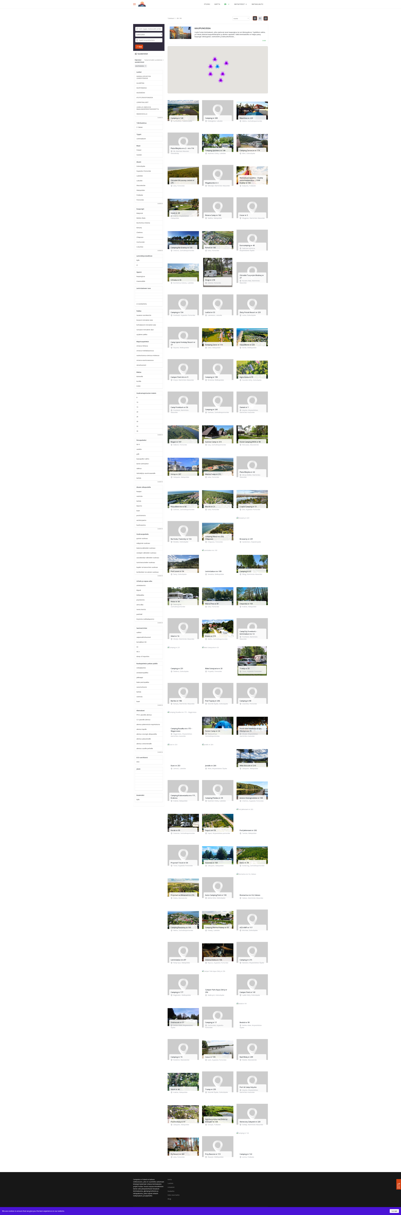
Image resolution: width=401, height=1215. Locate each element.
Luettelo (170, 1183)
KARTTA (217, 4)
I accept (394, 1211)
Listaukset (171, 1187)
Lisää (264, 40)
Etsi (140, 47)
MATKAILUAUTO (257, 4)
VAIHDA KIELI (398, 1186)
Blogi (169, 1199)
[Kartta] (265, 18)
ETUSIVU (207, 4)
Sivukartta (171, 1191)
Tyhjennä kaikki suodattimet (153, 60)
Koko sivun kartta (173, 1195)
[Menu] (134, 4)
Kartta (170, 1179)
